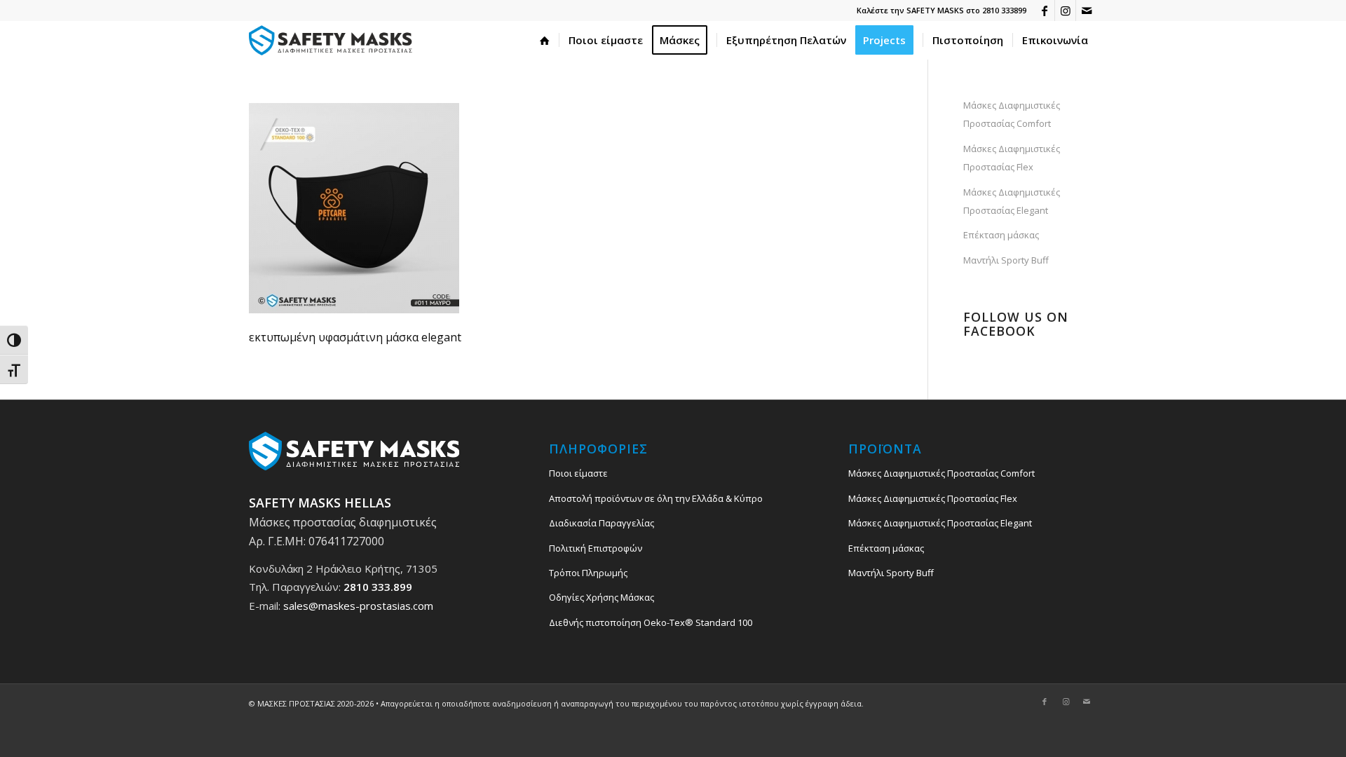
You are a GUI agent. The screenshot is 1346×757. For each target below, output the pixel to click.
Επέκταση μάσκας (1001, 235)
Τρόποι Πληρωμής (588, 572)
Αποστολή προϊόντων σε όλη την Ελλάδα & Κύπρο (656, 498)
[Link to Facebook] (1044, 10)
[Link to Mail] (1086, 10)
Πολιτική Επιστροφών (595, 548)
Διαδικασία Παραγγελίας (601, 523)
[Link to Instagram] (1065, 10)
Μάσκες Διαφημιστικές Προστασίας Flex (1011, 157)
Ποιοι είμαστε (578, 473)
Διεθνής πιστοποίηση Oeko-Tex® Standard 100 (650, 622)
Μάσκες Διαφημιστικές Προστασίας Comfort (1011, 114)
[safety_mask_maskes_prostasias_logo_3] (333, 40)
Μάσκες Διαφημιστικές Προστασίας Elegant (1011, 201)
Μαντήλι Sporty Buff (1006, 260)
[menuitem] (545, 40)
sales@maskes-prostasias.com (358, 606)
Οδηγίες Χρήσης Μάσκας (601, 597)
